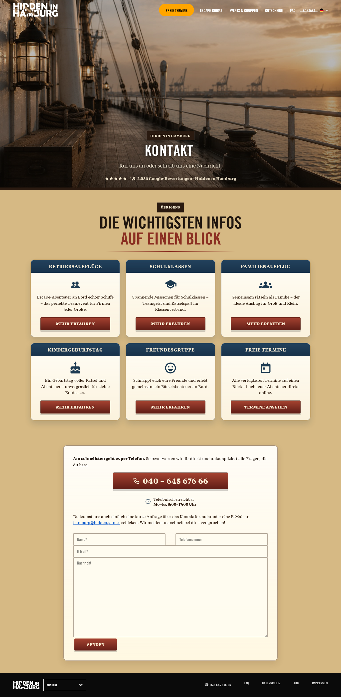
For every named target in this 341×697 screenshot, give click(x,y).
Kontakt (309, 10)
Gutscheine (274, 10)
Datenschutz (271, 683)
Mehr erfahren (75, 323)
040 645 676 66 (220, 685)
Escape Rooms (211, 10)
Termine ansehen (265, 407)
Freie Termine (176, 10)
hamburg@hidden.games (96, 522)
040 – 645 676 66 (175, 481)
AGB (296, 683)
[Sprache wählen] (322, 10)
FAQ (293, 10)
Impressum (320, 683)
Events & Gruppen (243, 10)
